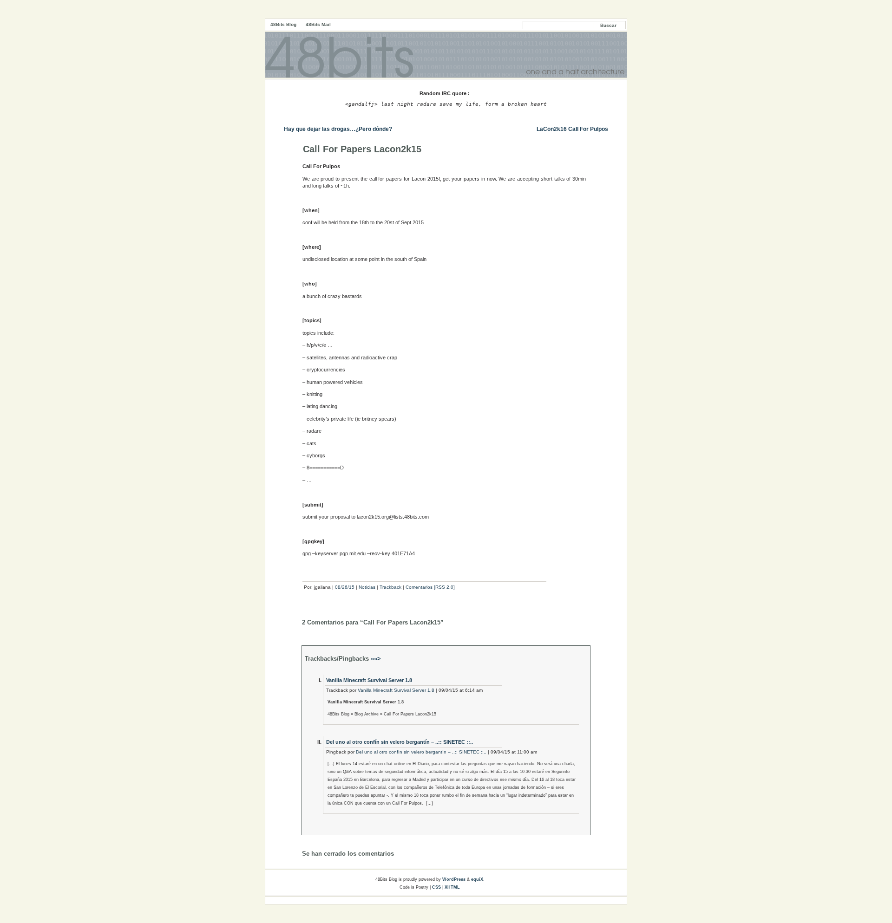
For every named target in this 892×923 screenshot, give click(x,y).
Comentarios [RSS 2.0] (430, 587)
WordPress (454, 879)
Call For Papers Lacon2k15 (362, 149)
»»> (375, 658)
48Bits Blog (283, 24)
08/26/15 (344, 587)
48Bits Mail (318, 24)
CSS (436, 887)
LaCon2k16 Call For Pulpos (572, 129)
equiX (477, 879)
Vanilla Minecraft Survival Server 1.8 (369, 680)
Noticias (367, 587)
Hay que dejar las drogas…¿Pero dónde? (338, 129)
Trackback (390, 587)
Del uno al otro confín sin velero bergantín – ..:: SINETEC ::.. (399, 742)
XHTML (452, 887)
